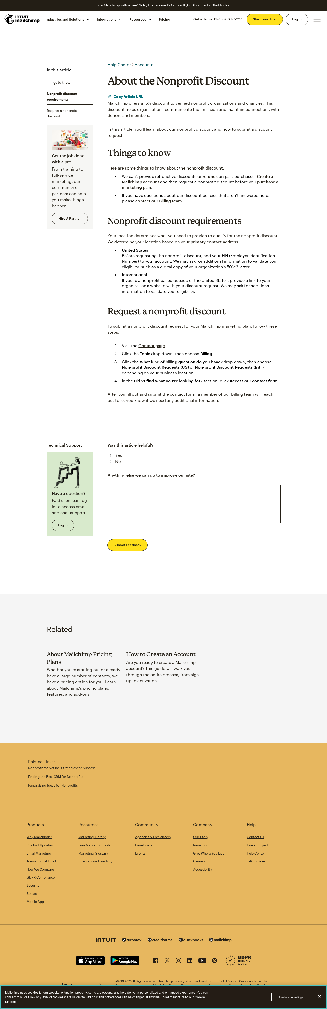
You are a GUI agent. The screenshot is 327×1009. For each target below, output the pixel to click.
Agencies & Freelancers (153, 837)
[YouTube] (202, 961)
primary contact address (214, 241)
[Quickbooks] (191, 940)
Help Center (119, 64)
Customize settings (291, 997)
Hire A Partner (70, 218)
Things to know (58, 82)
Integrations (106, 19)
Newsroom (201, 845)
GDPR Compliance (41, 877)
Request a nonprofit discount (62, 113)
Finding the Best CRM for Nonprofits (55, 777)
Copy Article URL (128, 96)
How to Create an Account (161, 654)
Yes (118, 455)
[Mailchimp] (220, 940)
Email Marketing (39, 853)
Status (32, 894)
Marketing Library (92, 837)
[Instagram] (178, 961)
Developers (143, 845)
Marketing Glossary (93, 853)
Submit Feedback (127, 545)
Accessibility (202, 869)
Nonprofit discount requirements (62, 96)
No (118, 461)
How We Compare (40, 869)
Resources (137, 19)
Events (140, 853)
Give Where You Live (208, 853)
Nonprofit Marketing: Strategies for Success (61, 768)
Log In (297, 19)
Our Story (200, 837)
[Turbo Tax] (132, 940)
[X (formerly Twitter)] (167, 961)
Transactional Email (41, 861)
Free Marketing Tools (94, 845)
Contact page (151, 345)
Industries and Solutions (65, 19)
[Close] (319, 997)
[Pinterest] (214, 961)
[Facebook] (155, 961)
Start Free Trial (264, 19)
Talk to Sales (256, 861)
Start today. (221, 5)
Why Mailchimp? (39, 837)
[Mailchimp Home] (22, 19)
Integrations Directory (95, 861)
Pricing (164, 19)
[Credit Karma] (160, 940)
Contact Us (255, 837)
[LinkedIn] (189, 961)
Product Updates (40, 845)
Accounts (144, 64)
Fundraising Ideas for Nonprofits (53, 785)
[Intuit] (106, 940)
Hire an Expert (257, 845)
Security (33, 885)
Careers (199, 861)
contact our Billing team (158, 200)
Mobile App (35, 901)
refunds (210, 176)
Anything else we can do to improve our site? (151, 475)
